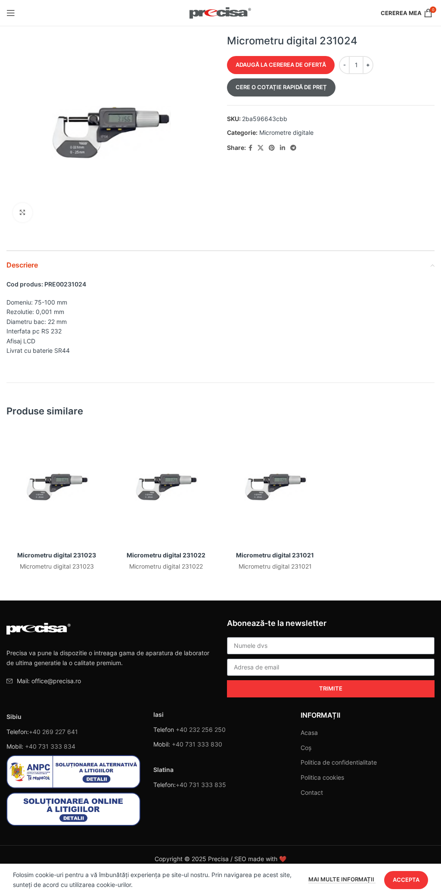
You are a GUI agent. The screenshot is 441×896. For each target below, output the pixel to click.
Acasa (309, 732)
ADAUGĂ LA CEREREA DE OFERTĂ (281, 64)
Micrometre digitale (286, 132)
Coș (306, 747)
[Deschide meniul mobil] (10, 13)
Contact (312, 792)
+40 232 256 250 (201, 729)
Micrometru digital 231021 (275, 555)
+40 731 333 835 (201, 784)
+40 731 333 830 (197, 744)
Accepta (406, 879)
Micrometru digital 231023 (56, 555)
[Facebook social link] (250, 148)
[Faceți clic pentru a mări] (22, 212)
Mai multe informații (342, 879)
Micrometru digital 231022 (166, 555)
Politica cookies (322, 777)
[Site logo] (220, 12)
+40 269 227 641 (53, 731)
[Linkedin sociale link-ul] (282, 148)
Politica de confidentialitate (339, 762)
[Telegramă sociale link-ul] (293, 148)
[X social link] (260, 148)
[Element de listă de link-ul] (110, 681)
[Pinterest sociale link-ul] (271, 148)
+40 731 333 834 (50, 746)
